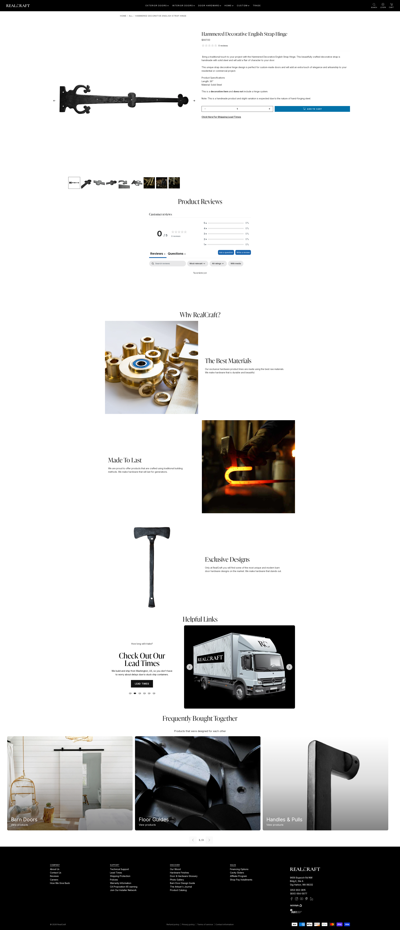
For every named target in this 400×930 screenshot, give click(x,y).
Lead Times (116, 872)
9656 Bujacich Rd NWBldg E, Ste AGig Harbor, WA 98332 (301, 881)
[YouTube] (301, 898)
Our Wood (175, 869)
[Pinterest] (306, 898)
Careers (54, 879)
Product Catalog (178, 890)
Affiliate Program (238, 876)
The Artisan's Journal (181, 886)
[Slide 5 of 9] (124, 182)
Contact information (224, 924)
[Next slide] (195, 101)
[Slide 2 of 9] (86, 182)
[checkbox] (235, 263)
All (131, 16)
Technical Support (119, 869)
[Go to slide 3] (139, 699)
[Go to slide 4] (144, 699)
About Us (54, 869)
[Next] (209, 840)
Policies (114, 879)
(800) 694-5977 (298, 893)
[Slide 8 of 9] (161, 182)
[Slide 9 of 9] (174, 182)
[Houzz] (311, 898)
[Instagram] (296, 898)
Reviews (54, 876)
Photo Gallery (177, 879)
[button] (226, 223)
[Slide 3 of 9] (99, 182)
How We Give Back (60, 883)
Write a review (243, 252)
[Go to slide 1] (130, 699)
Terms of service (205, 924)
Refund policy (173, 924)
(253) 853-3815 (298, 890)
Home (123, 16)
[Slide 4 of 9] (111, 182)
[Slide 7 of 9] (149, 182)
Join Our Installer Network (123, 890)
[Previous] (193, 840)
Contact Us (55, 872)
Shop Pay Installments (241, 879)
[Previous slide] (53, 101)
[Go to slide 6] (154, 699)
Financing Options (239, 869)
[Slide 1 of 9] (74, 182)
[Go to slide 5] (149, 699)
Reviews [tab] (157, 253)
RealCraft (61, 924)
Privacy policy (188, 924)
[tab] (177, 254)
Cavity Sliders (237, 872)
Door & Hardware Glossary (184, 876)
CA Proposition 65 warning (123, 886)
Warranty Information (120, 883)
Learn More (142, 689)
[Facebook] (291, 898)
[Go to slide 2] (135, 699)
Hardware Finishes (179, 872)
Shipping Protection (120, 876)
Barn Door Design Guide (182, 883)
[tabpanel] (200, 284)
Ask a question (226, 252)
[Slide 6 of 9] (136, 182)
